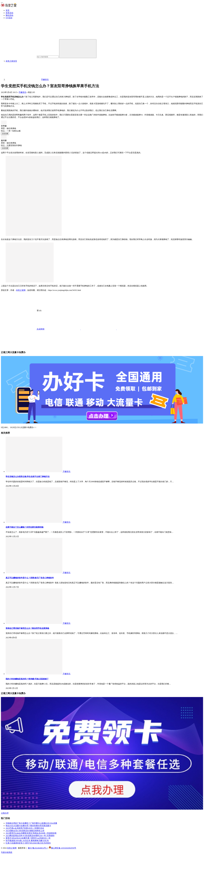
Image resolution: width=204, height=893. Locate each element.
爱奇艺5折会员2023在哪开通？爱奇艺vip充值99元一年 (28, 838)
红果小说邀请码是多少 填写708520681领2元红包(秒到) (28, 843)
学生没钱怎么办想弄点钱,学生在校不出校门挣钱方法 (28, 476)
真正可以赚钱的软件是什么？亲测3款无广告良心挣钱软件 (30, 578)
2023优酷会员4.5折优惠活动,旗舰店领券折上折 (25, 831)
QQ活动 (9, 18)
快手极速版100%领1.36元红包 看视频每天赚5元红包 (27, 841)
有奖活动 (9, 13)
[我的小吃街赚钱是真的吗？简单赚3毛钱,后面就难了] (34, 674)
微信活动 (9, 15)
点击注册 (5, 133)
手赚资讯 (22, 92)
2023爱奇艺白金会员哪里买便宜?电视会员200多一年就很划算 (31, 833)
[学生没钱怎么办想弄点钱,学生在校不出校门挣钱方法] (34, 472)
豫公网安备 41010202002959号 (63, 848)
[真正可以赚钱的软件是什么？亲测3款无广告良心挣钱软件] (34, 573)
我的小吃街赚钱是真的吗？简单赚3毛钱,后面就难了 (27, 679)
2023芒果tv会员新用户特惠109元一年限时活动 (25, 828)
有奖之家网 (21, 290)
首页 (7, 10)
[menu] (2, 2)
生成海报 (40, 329)
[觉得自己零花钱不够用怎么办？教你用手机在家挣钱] (34, 623)
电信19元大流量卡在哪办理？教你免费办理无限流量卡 (28, 826)
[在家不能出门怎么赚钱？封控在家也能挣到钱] (34, 522)
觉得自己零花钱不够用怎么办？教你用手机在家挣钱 (27, 628)
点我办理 (4, 813)
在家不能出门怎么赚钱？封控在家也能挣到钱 (24, 527)
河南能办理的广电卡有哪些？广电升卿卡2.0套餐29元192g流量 (31, 823)
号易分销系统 (6, 852)
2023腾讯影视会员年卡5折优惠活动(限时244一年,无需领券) (30, 836)
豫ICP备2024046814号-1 (37, 848)
